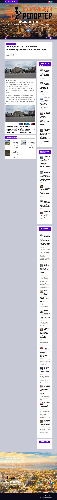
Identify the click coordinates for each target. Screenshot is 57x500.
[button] (47, 38)
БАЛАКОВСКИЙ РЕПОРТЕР (11, 44)
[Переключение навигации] (43, 38)
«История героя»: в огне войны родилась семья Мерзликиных (45, 370)
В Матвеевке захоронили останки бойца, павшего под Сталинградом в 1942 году (45, 389)
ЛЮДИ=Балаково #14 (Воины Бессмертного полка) (45, 405)
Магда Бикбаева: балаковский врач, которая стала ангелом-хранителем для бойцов (45, 268)
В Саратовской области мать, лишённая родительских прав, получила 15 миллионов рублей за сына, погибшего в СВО (45, 87)
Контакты (50, 495)
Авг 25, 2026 (16, 144)
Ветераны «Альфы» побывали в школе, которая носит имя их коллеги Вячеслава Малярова (45, 314)
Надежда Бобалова (14, 54)
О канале (46, 495)
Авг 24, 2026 (32, 144)
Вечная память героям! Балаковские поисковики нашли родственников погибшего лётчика (44, 296)
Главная (42, 495)
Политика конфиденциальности (45, 497)
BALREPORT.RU (28, 21)
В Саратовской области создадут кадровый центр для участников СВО (45, 73)
